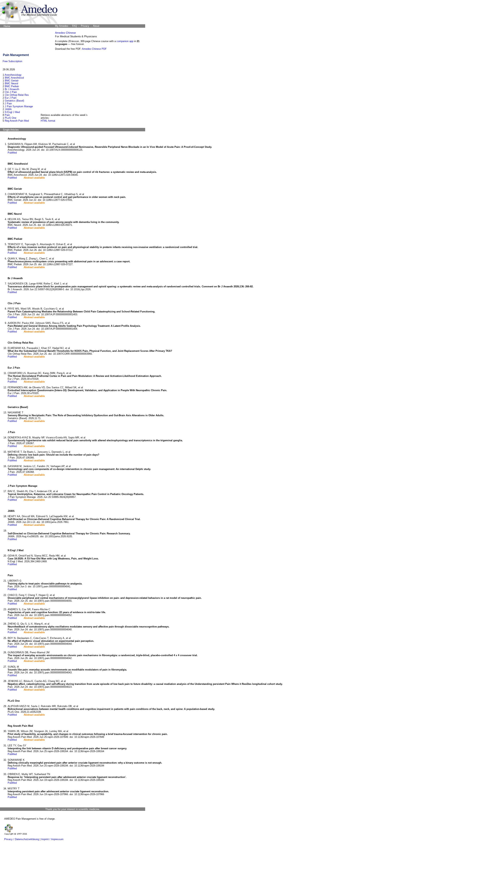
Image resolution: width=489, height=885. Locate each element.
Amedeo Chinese (65, 32)
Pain (7, 115)
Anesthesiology (13, 74)
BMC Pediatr (12, 86)
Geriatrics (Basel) (14, 100)
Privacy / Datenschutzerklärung (21, 839)
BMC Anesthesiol (14, 77)
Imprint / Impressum (52, 839)
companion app (125, 41)
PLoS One (10, 117)
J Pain (8, 103)
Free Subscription (12, 61)
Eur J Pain (10, 97)
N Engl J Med (12, 112)
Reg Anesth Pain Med (17, 120)
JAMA (8, 109)
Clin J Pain (11, 92)
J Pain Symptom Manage (19, 106)
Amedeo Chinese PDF (94, 48)
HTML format (48, 120)
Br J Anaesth (12, 89)
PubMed (12, 152)
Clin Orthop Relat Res (17, 94)
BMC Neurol (11, 83)
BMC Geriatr (12, 80)
